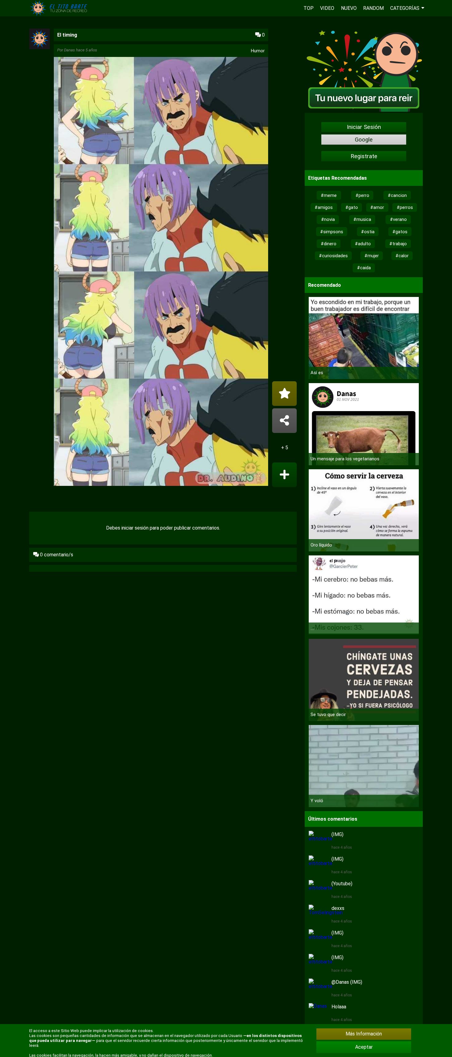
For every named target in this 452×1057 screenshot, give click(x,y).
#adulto (363, 243)
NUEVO (349, 8)
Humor (258, 51)
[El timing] (161, 272)
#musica (362, 219)
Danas (69, 50)
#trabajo (398, 243)
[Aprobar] (284, 474)
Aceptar (364, 1047)
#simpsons (331, 231)
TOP (308, 8)
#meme (329, 195)
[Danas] (39, 47)
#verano (398, 219)
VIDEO (327, 8)
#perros (405, 207)
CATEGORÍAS (404, 8)
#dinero (328, 243)
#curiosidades (333, 255)
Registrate (364, 156)
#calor (402, 255)
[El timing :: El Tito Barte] (60, 15)
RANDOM (373, 8)
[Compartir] (284, 420)
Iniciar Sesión (364, 127)
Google (364, 139)
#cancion (397, 195)
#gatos (399, 231)
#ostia (368, 231)
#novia (328, 219)
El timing (67, 35)
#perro (362, 195)
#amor (377, 207)
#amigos (324, 207)
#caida (364, 267)
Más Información (364, 1034)
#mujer (371, 255)
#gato (351, 207)
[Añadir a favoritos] (284, 393)
